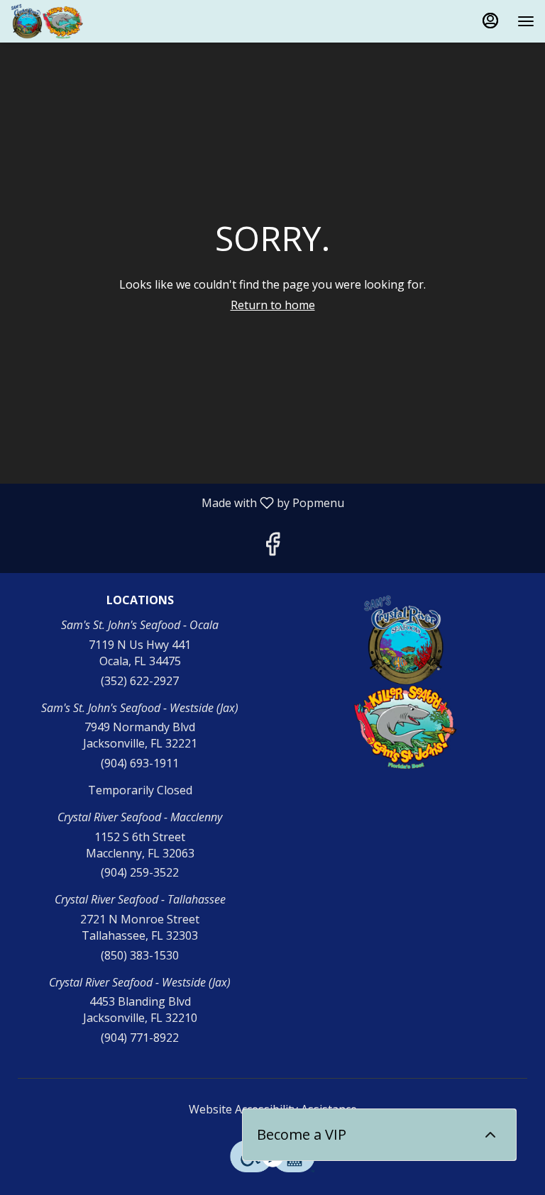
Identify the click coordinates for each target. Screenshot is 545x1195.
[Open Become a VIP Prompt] (490, 1135)
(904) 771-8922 (140, 1037)
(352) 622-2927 (140, 681)
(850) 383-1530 (140, 955)
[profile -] (490, 20)
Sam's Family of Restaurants (405, 683)
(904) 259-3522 (140, 872)
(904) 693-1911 (140, 763)
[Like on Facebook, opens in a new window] (272, 547)
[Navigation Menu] (525, 21)
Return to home (273, 305)
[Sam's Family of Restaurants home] (74, 21)
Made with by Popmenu (177, 502)
